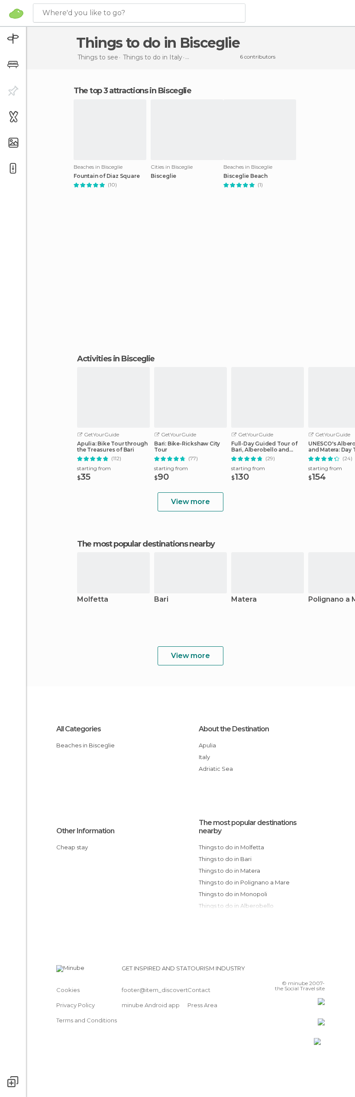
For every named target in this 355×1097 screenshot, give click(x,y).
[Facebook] (285, 970)
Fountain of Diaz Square (106, 176)
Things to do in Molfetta (231, 847)
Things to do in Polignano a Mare (244, 882)
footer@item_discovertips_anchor (170, 989)
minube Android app (151, 1005)
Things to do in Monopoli (233, 894)
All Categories (78, 729)
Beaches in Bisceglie (85, 745)
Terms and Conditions (86, 1020)
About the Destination (234, 729)
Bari (161, 599)
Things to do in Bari (225, 858)
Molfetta (92, 599)
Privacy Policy (75, 1005)
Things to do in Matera (229, 870)
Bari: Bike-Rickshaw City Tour (187, 447)
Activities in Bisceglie (116, 359)
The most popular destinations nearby (145, 544)
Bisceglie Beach (245, 176)
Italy (204, 756)
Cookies (68, 989)
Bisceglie (163, 176)
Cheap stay (72, 847)
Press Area (202, 1005)
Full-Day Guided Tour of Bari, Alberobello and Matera (264, 447)
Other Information (85, 831)
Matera (244, 599)
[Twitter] (296, 970)
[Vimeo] (307, 970)
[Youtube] (319, 970)
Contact (198, 989)
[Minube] (16, 13)
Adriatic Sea (216, 768)
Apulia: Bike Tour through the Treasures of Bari (112, 447)
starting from (94, 468)
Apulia (207, 745)
